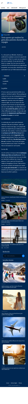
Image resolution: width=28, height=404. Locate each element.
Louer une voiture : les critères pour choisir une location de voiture (12, 221)
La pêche (4, 78)
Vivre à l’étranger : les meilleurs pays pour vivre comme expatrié (12, 245)
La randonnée (5, 81)
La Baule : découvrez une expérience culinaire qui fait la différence (13, 368)
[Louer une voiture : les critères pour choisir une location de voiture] (14, 210)
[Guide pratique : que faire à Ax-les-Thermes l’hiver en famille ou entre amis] (14, 272)
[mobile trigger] (2, 3)
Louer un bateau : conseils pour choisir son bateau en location (13, 197)
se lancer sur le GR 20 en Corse (12, 133)
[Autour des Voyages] (10, 3)
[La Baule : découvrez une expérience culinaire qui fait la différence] (14, 354)
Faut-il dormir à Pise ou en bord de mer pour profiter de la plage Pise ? (12, 314)
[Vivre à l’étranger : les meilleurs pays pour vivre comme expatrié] (14, 234)
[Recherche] (26, 3)
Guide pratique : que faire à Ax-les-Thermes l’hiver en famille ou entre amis (12, 286)
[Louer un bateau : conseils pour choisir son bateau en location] (14, 187)
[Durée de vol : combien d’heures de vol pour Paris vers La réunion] (14, 327)
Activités (4, 47)
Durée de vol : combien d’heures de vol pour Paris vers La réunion (13, 341)
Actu (2, 247)
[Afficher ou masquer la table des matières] (17, 76)
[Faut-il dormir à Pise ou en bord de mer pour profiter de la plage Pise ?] (14, 300)
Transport (3, 224)
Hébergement (4, 311)
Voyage (3, 366)
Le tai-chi (4, 83)
